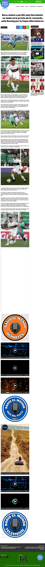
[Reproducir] (2, 357)
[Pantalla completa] (27, 357)
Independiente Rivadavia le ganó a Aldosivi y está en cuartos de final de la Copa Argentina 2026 (37, 61)
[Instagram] (19, 561)
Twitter (23, 559)
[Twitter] (21, 27)
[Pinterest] (24, 27)
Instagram (23, 561)
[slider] (14, 357)
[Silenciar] (26, 357)
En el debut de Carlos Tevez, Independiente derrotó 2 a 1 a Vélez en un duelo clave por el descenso (34, 548)
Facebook (23, 557)
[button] (14, 1)
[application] (15, 351)
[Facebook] (17, 27)
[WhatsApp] (27, 27)
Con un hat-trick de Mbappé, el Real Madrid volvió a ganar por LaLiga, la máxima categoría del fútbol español (37, 77)
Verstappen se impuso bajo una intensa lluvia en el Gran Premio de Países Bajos (11, 548)
